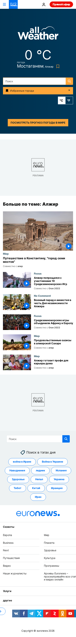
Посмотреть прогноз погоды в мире (38, 122)
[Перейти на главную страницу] (13, 4)
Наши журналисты (15, 573)
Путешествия (11, 558)
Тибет (17, 488)
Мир (6, 253)
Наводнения (17, 470)
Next (6, 550)
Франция (57, 488)
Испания (61, 470)
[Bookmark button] (57, 66)
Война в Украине (52, 461)
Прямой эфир (61, 4)
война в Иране (22, 461)
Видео (7, 565)
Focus (38, 273)
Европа (7, 535)
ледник (40, 470)
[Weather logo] (38, 34)
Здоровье (18, 479)
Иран (38, 497)
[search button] (69, 81)
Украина (59, 479)
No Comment (42, 295)
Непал (39, 479)
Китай (36, 488)
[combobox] (38, 81)
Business (8, 542)
